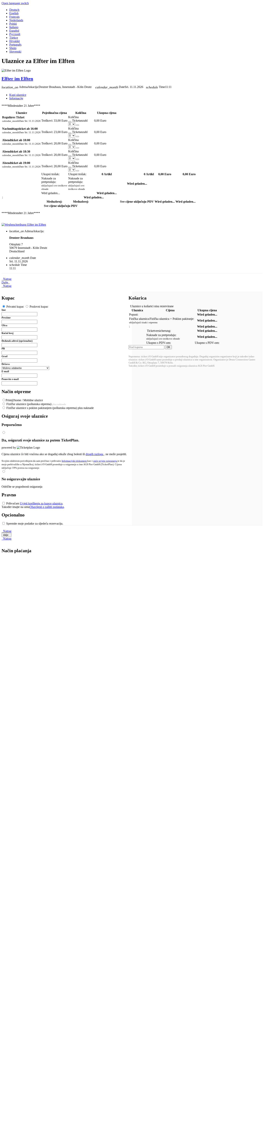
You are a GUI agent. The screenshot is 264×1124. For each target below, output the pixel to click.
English (14, 13)
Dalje (6, 282)
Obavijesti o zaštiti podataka (47, 507)
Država (6, 364)
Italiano (13, 27)
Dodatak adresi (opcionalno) (17, 340)
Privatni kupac (15, 306)
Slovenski (15, 51)
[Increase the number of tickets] (77, 125)
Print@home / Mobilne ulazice (24, 400)
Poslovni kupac (38, 306)
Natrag (6, 279)
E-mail (5, 371)
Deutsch (14, 9)
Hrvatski (14, 41)
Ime (4, 309)
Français (14, 16)
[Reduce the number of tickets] (69, 121)
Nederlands (16, 20)
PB (3, 348)
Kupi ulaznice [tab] (17, 94)
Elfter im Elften (17, 78)
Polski (13, 23)
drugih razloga (95, 454)
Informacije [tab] (16, 98)
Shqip (12, 48)
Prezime (6, 317)
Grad (4, 356)
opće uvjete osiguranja (105, 460)
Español (14, 30)
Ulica (4, 325)
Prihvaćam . (34, 503)
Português (15, 44)
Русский (14, 34)
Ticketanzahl (80, 120)
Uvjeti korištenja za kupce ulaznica (41, 503)
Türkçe (13, 37)
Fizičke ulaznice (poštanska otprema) (36, 404)
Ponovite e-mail (10, 379)
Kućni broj (7, 333)
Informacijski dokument (74, 460)
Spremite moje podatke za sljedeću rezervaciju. (34, 523)
